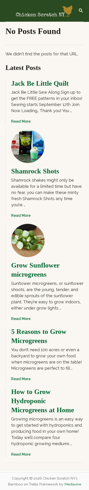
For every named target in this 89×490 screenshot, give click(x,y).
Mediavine (72, 484)
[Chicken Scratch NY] (44, 11)
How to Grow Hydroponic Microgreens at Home (42, 401)
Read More (21, 121)
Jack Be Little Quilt (40, 83)
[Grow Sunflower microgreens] (27, 240)
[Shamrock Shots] (27, 146)
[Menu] (8, 11)
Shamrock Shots (35, 171)
